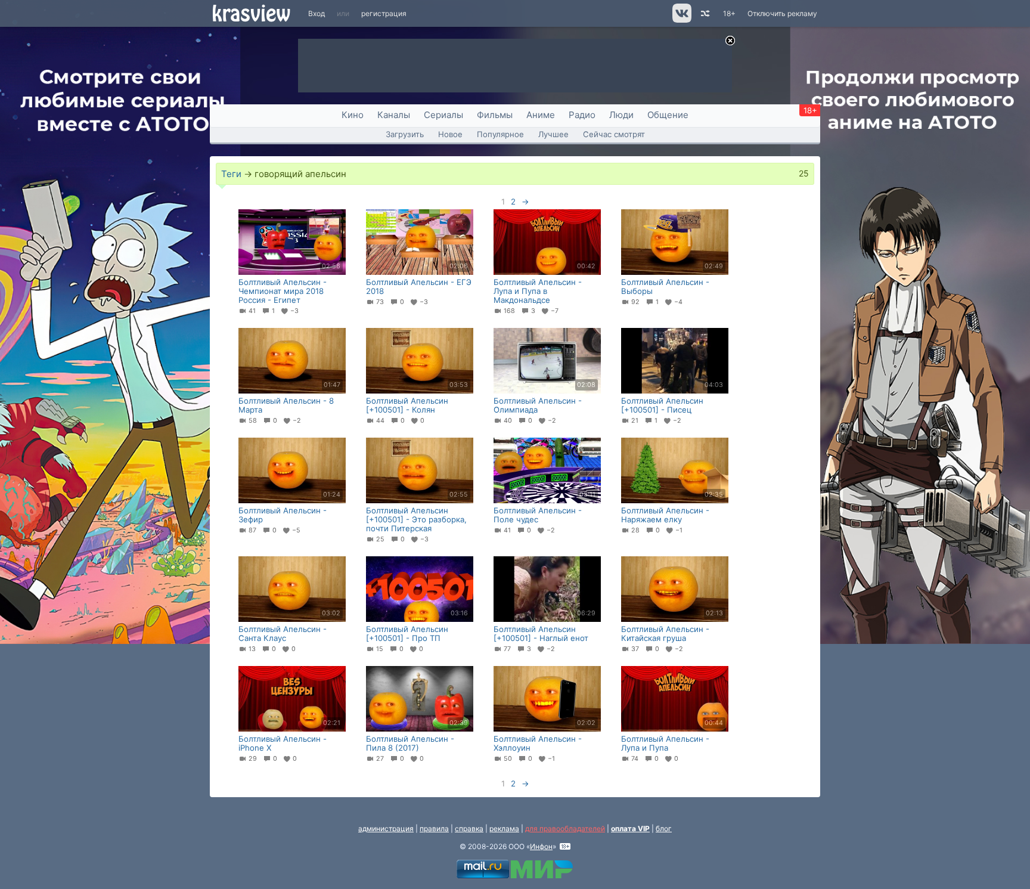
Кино (353, 114)
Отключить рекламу (782, 13)
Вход (316, 13)
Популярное (500, 134)
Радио (582, 114)
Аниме (540, 114)
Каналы (393, 114)
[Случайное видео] (704, 13)
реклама (504, 828)
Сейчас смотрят (614, 134)
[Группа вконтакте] (681, 20)
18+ (729, 13)
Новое (450, 134)
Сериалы (443, 114)
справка (469, 828)
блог (664, 828)
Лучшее (553, 134)
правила (434, 828)
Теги (231, 173)
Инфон (541, 846)
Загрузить (405, 134)
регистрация (384, 13)
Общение (667, 114)
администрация (386, 828)
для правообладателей (565, 828)
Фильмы (495, 114)
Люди (621, 114)
